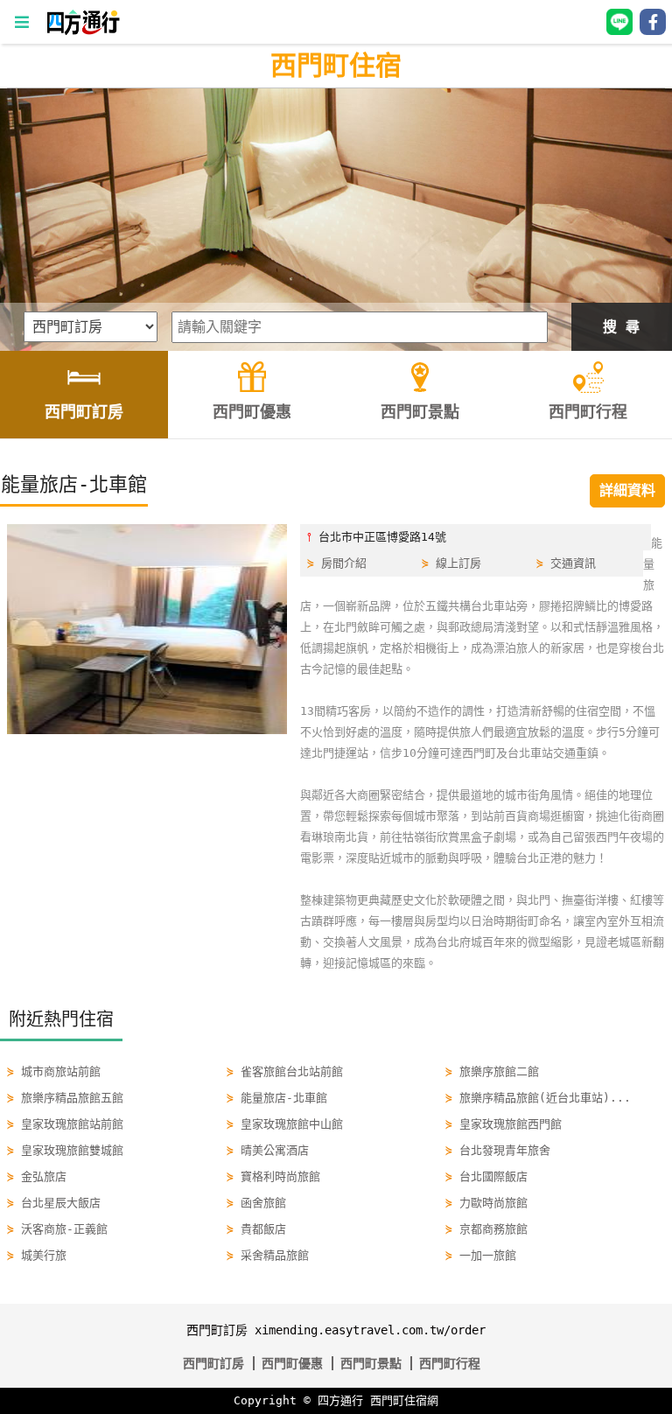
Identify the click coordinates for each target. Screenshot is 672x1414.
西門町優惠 (292, 1363)
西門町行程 (449, 1363)
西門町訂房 (213, 1363)
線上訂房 (458, 563)
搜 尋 (621, 326)
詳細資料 (627, 490)
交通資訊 (573, 563)
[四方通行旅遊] (83, 31)
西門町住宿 (336, 65)
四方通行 (340, 1400)
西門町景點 (371, 1363)
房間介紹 (344, 563)
